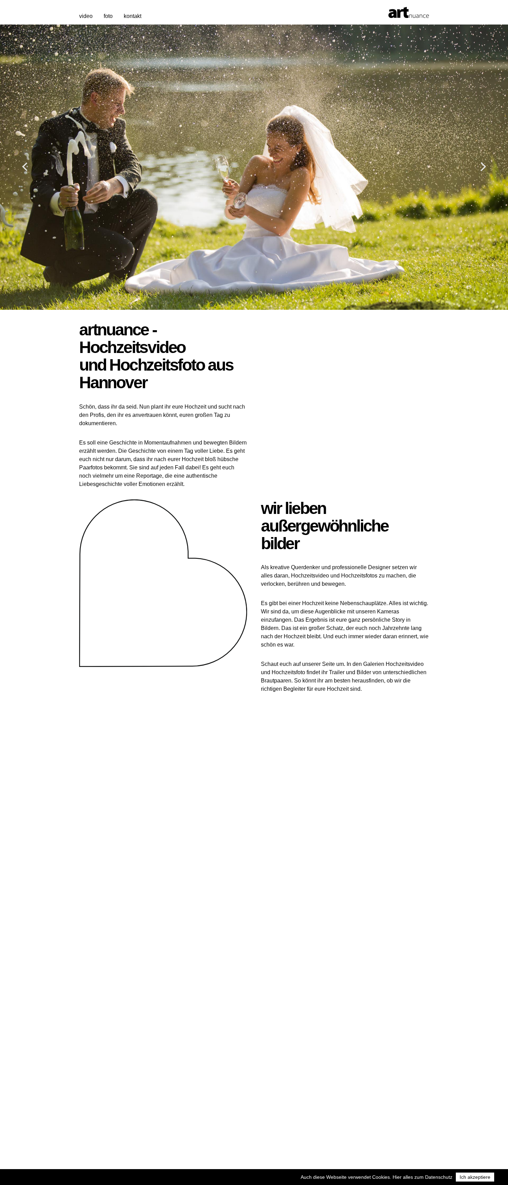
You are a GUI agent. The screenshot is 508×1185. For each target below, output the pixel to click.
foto (108, 16)
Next (482, 167)
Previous (25, 167)
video (86, 16)
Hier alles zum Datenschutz (422, 1177)
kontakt (132, 16)
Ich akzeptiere (475, 1177)
